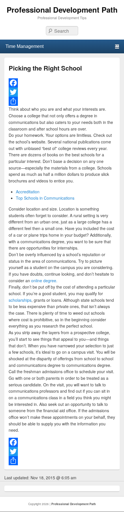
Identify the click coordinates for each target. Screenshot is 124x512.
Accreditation (28, 191)
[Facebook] (62, 82)
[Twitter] (62, 92)
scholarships (20, 300)
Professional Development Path (62, 9)
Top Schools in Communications (45, 198)
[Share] (62, 101)
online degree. (44, 280)
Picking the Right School (45, 68)
